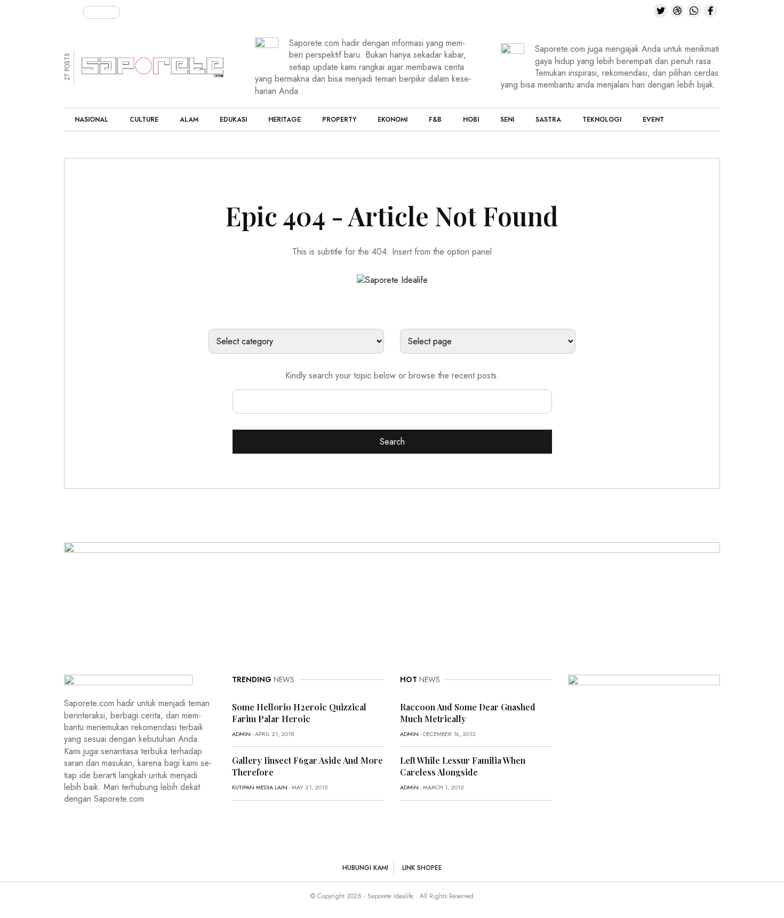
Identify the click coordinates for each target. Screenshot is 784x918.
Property (339, 119)
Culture (144, 119)
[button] (73, 10)
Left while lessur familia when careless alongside (462, 766)
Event (653, 119)
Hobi (471, 119)
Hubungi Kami (365, 868)
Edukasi (233, 119)
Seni (507, 119)
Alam (189, 119)
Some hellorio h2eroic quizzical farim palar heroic (299, 712)
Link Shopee (422, 868)
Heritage (284, 119)
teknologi (601, 119)
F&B (435, 119)
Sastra (548, 119)
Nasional (91, 119)
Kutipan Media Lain (259, 787)
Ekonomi (392, 119)
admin (241, 734)
